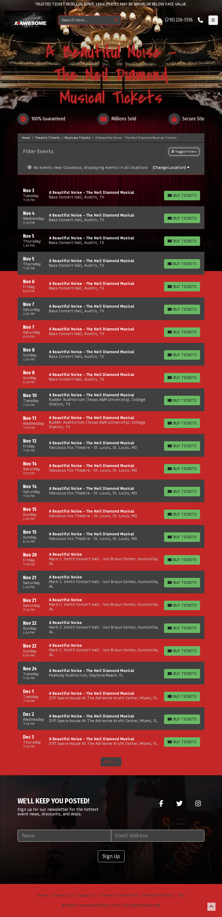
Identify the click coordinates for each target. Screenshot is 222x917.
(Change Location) (169, 167)
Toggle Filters (185, 151)
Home (42, 895)
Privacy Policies (157, 895)
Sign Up (111, 856)
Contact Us (63, 895)
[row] (111, 195)
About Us (87, 895)
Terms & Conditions (119, 895)
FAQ (181, 895)
